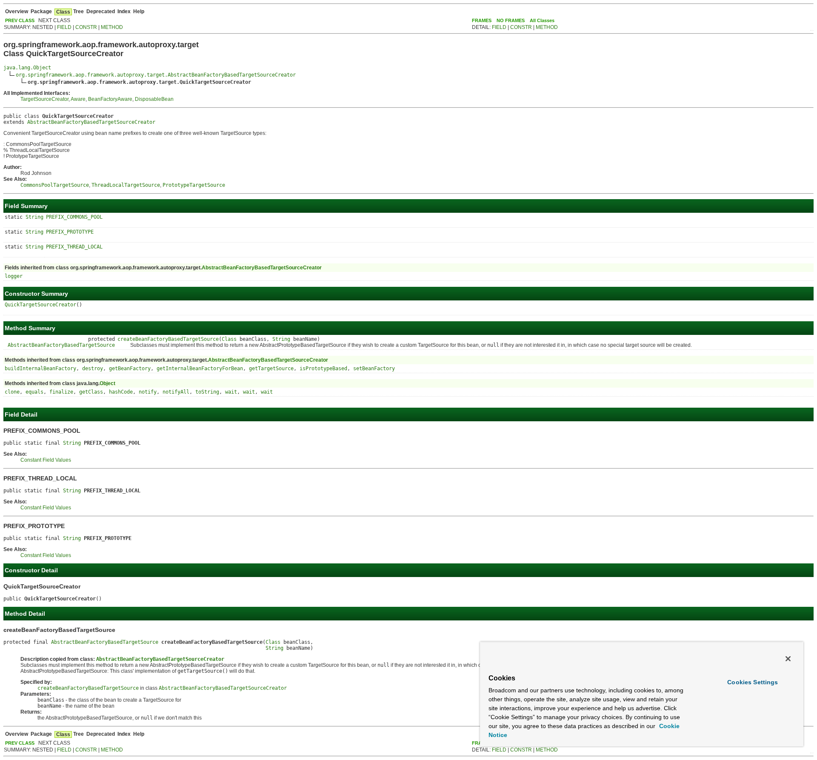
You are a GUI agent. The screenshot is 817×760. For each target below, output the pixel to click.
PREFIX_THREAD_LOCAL (74, 247)
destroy (92, 368)
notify (148, 392)
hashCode (121, 392)
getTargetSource (271, 368)
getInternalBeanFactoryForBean (200, 368)
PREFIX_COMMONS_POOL (74, 217)
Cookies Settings (752, 682)
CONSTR (86, 27)
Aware (78, 99)
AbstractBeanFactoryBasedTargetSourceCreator (91, 122)
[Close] (788, 658)
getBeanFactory (130, 368)
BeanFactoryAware (110, 99)
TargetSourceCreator (44, 99)
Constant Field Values (45, 460)
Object (107, 383)
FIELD (64, 27)
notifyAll (176, 392)
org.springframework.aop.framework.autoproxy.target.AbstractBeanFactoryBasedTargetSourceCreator (156, 75)
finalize (61, 392)
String (34, 217)
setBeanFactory (374, 368)
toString (207, 392)
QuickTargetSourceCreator (40, 305)
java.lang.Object (27, 68)
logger (14, 276)
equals (34, 392)
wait (231, 392)
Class (229, 339)
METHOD (112, 27)
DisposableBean (154, 99)
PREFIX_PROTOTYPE (70, 232)
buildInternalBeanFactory (40, 368)
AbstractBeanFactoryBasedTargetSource (61, 345)
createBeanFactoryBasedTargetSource (168, 339)
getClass (91, 392)
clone (12, 392)
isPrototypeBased (323, 368)
